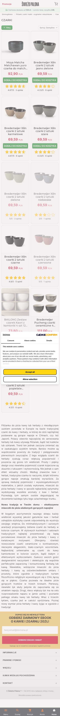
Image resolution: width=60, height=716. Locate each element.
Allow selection (30, 379)
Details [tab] (49, 341)
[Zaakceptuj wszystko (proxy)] (30, 372)
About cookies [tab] (30, 341)
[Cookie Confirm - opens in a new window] (46, 334)
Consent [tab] (10, 341)
